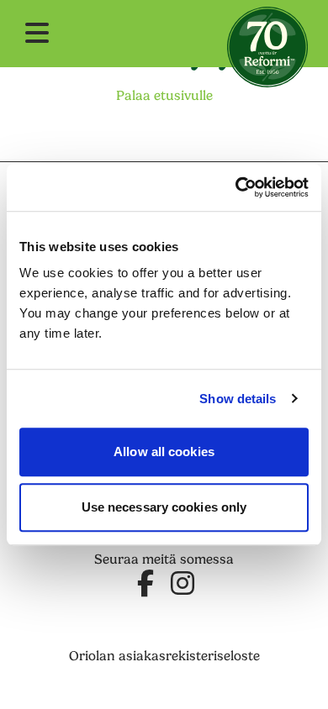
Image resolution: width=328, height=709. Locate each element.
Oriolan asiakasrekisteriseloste (164, 656)
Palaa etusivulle (164, 95)
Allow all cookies (164, 451)
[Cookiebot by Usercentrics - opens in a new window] (236, 187)
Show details (237, 398)
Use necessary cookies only (164, 507)
